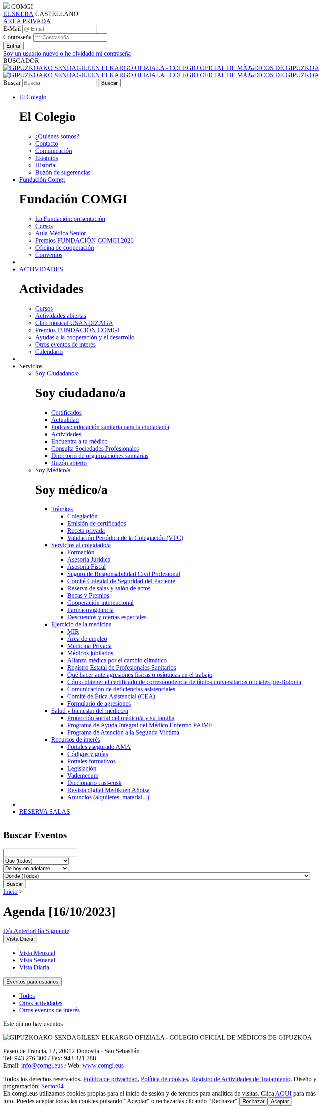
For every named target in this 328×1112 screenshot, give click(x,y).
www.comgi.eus (103, 1065)
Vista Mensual (37, 952)
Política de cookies (164, 1079)
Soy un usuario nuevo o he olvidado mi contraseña (67, 53)
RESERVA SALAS (44, 811)
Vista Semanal (37, 960)
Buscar (12, 82)
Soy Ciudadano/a (57, 373)
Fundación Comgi (42, 179)
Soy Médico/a (52, 470)
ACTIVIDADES (41, 269)
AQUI (283, 1093)
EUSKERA (18, 13)
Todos (27, 995)
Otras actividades (40, 1003)
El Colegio (32, 97)
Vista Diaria (34, 967)
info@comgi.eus (42, 1065)
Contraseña (17, 37)
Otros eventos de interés (49, 1010)
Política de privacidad (110, 1079)
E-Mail (12, 28)
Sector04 (52, 1086)
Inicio (10, 891)
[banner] (161, 71)
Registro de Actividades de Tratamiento (240, 1079)
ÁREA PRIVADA (27, 21)
